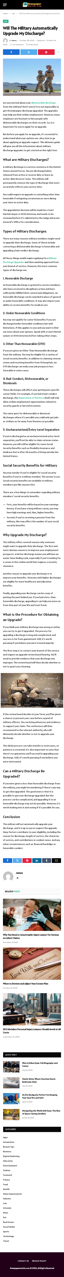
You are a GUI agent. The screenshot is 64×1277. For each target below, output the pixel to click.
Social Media (9, 1226)
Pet (4, 1217)
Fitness (6, 1179)
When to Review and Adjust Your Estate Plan (25, 983)
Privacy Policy (39, 1261)
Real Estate (8, 1222)
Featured (7, 1175)
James (14, 40)
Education (8, 1161)
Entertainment (10, 1165)
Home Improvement (12, 1194)
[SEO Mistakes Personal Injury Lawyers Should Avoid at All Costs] (32, 1009)
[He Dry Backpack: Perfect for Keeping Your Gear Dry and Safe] (11, 1098)
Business (7, 1151)
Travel (6, 1241)
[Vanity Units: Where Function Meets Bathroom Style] (11, 1082)
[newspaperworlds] (32, 5)
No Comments (18, 44)
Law (5, 21)
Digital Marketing (11, 1156)
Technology (8, 1236)
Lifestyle (7, 1208)
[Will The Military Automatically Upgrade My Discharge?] (32, 77)
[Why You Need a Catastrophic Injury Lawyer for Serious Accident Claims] (32, 915)
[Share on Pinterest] (46, 52)
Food (5, 1184)
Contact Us (23, 1261)
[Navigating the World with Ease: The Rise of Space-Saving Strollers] (11, 1114)
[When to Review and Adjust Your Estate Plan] (32, 964)
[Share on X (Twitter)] (28, 52)
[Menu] (5, 4)
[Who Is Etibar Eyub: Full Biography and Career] (11, 1066)
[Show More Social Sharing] (58, 52)
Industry (7, 1198)
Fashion (6, 1170)
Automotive (8, 1142)
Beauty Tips (8, 1146)
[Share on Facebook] (11, 52)
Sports (6, 1231)
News (5, 1212)
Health (6, 1189)
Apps (5, 1137)
